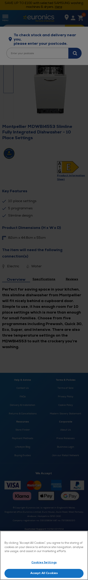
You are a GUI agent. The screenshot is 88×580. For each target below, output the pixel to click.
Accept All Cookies (44, 573)
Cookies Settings (44, 562)
